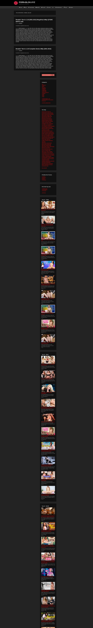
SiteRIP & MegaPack (22, 28)
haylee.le (34, 61)
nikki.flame (34, 65)
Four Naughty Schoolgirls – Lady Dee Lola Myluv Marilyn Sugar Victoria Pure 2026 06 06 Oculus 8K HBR (48, 561)
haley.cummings (30, 61)
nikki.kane (38, 65)
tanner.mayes (41, 39)
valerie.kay (24, 40)
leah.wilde (29, 63)
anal (35, 29)
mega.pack (37, 64)
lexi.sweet (44, 63)
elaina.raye (35, 60)
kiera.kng (48, 62)
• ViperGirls (43, 176)
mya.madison (18, 65)
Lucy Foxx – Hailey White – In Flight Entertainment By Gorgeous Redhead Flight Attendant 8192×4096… (48, 605)
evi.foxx (45, 60)
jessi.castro (22, 62)
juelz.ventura (31, 62)
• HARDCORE (44, 90)
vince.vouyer (32, 40)
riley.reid (48, 38)
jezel (24, 62)
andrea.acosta (47, 29)
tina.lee (51, 39)
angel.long (17, 30)
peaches (26, 38)
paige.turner (45, 65)
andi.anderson (43, 29)
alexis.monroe (18, 29)
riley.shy (51, 38)
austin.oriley (30, 30)
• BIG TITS (43, 87)
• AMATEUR (44, 85)
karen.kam (34, 62)
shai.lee (20, 39)
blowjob (49, 30)
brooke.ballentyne (31, 31)
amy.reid (32, 29)
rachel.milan (32, 38)
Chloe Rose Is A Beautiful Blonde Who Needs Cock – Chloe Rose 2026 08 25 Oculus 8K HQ (47, 225)
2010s (33, 28)
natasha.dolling (22, 65)
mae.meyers (22, 64)
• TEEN (43, 96)
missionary (41, 64)
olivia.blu (41, 65)
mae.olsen (25, 64)
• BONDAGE (44, 88)
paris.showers (18, 38)
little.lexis (47, 63)
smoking (37, 39)
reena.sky (39, 38)
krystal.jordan (18, 63)
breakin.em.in (18, 31)
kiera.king (44, 62)
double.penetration (30, 60)
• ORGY (43, 95)
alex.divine (50, 28)
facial (47, 60)
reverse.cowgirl (44, 38)
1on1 (28, 28)
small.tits (34, 39)
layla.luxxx (25, 63)
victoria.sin (28, 40)
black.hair (44, 30)
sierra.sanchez (26, 39)
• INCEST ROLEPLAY (45, 92)
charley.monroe (26, 59)
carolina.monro (49, 31)
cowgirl (44, 59)
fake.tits (50, 60)
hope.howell (46, 61)
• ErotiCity (43, 178)
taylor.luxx (44, 39)
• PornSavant (44, 179)
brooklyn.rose (36, 31)
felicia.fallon (17, 61)
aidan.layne (47, 28)
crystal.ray (17, 60)
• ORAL (43, 94)
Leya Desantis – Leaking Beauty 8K (46, 378)
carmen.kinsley (44, 31)
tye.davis (21, 40)
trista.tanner (17, 40)
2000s (30, 28)
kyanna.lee (22, 63)
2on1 (35, 28)
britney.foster (26, 31)
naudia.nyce (30, 65)
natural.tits (26, 65)
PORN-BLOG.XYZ (27, 2)
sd (17, 39)
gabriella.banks (22, 61)
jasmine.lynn (50, 61)
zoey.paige (17, 41)
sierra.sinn (30, 39)
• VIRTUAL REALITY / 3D (46, 98)
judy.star (27, 62)
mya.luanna (50, 64)
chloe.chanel (36, 59)
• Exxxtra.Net (44, 190)
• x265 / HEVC (44, 91)
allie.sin (21, 29)
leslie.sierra (40, 63)
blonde (47, 30)
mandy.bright (30, 64)
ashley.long (26, 30)
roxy (16, 39)
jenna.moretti (18, 62)
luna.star (50, 63)
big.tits (41, 30)
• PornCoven (44, 177)
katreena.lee (38, 62)
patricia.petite (22, 38)
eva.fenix (42, 60)
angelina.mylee (21, 30)
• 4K (42, 84)
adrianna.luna (43, 28)
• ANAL (43, 86)
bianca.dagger (38, 30)
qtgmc (29, 38)
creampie (47, 59)
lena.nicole (36, 63)
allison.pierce (25, 29)
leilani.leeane (33, 63)
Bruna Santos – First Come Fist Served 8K (48, 421)
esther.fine (39, 60)
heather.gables (38, 61)
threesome (48, 39)
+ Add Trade (44, 192)
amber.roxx (29, 29)
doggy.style (25, 60)
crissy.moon (51, 59)
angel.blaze (51, 29)
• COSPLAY (44, 89)
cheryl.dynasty (31, 59)
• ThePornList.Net (44, 188)
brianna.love (22, 31)
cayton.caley (22, 59)
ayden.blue (33, 30)
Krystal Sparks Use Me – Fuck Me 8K (47, 576)
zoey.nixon (50, 40)
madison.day (18, 64)
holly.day (42, 61)
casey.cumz (17, 59)
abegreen (39, 28)
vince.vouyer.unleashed (38, 40)
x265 (43, 40)
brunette (40, 31)
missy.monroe (45, 64)
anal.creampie (38, 29)
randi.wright (36, 38)
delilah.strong (21, 60)
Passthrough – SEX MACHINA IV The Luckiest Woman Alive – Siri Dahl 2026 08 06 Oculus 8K (47, 546)
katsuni (42, 62)
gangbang (26, 61)
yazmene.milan (46, 40)
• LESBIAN (43, 93)
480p (36, 28)
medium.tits (34, 64)
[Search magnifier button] (53, 75)
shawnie (22, 39)
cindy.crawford (40, 59)
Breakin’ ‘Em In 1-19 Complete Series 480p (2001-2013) (33, 49)
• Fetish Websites (44, 189)
